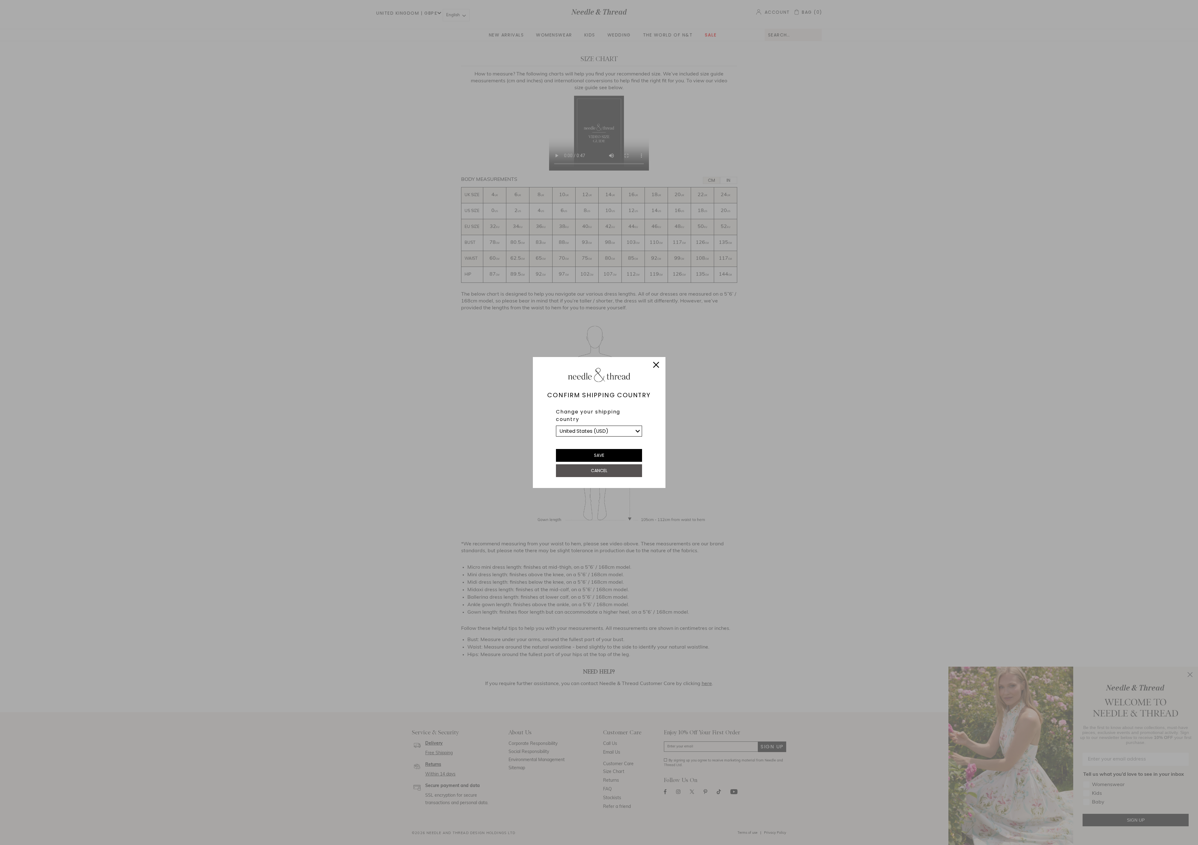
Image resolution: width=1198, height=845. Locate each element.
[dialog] (599, 422)
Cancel (599, 470)
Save (599, 455)
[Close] (656, 366)
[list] (599, 431)
